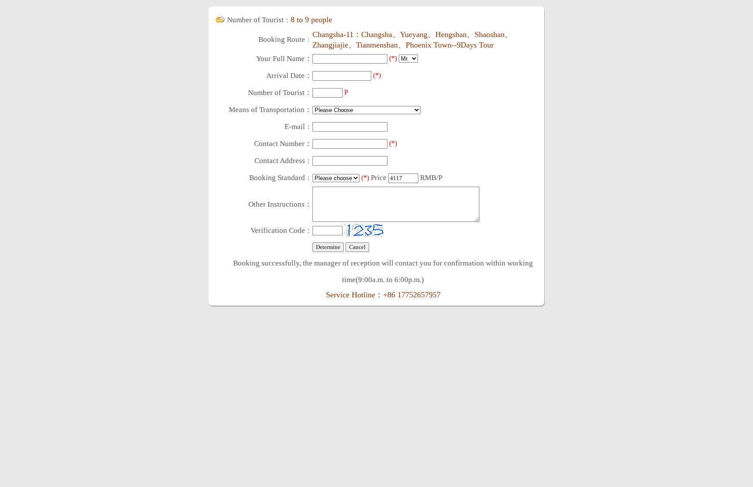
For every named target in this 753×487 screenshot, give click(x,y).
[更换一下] (363, 230)
